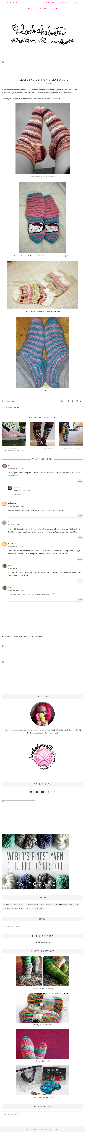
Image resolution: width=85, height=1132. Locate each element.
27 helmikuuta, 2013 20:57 (16, 590)
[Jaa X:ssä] (72, 401)
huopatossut (17, 909)
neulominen (19, 904)
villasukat (15, 407)
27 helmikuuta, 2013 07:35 (16, 506)
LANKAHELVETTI (37, 1129)
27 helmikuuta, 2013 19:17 (16, 547)
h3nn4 (16, 487)
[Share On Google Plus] (81, 401)
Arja (9, 565)
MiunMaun (12, 543)
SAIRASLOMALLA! (42, 942)
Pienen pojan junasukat (43, 988)
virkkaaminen (61, 904)
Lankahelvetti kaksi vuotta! (43, 1097)
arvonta (6, 909)
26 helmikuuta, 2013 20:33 (22, 490)
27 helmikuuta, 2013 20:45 (16, 568)
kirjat (28, 909)
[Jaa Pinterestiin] (76, 401)
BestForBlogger (54, 1129)
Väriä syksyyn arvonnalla (43, 1025)
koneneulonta (32, 904)
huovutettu (74, 904)
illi (9, 522)
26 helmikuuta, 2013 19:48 (16, 469)
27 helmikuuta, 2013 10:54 (16, 525)
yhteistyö (50, 904)
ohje (42, 904)
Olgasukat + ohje (43, 1061)
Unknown (12, 503)
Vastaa (80, 481)
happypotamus (38, 909)
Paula (10, 465)
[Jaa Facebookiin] (68, 401)
